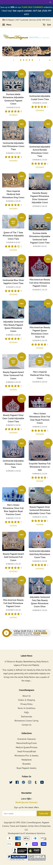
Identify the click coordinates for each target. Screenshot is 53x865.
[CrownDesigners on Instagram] (29, 782)
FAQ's (26, 712)
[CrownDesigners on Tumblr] (35, 782)
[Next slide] (39, 60)
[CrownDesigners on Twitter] (11, 782)
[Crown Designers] (19, 852)
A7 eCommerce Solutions (34, 833)
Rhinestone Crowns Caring (26, 720)
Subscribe (43, 813)
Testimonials (26, 716)
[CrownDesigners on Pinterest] (23, 782)
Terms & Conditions (26, 708)
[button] (12, 111)
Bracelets (27, 763)
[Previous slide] (13, 60)
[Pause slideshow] (50, 60)
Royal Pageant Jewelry (26, 768)
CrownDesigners (33, 822)
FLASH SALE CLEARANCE (32, 7)
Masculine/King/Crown (26, 743)
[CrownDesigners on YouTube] (42, 782)
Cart (49, 24)
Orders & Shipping (26, 699)
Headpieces (26, 759)
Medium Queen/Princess (26, 747)
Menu (8, 24)
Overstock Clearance (26, 739)
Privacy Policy (26, 704)
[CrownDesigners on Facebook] (17, 782)
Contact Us (26, 724)
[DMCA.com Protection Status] (37, 859)
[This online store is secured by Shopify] (34, 852)
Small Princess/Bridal (26, 751)
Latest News (26, 655)
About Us (26, 695)
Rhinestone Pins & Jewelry (26, 755)
